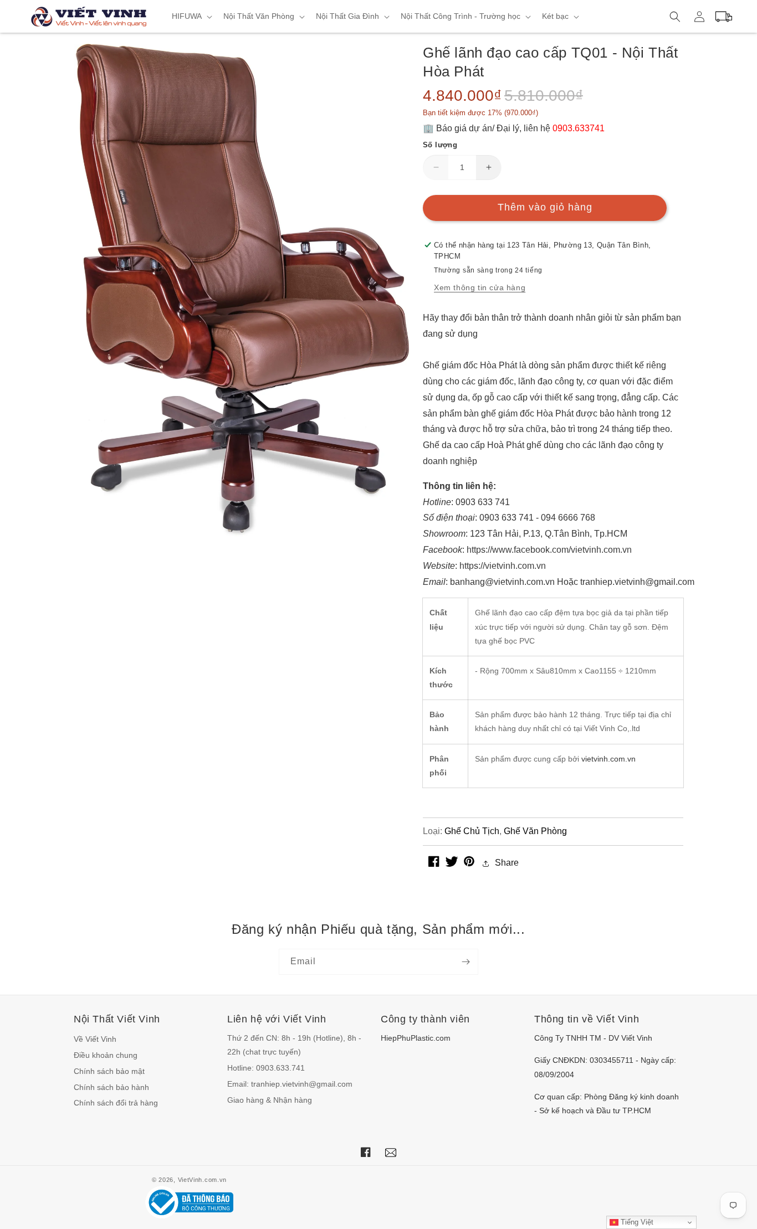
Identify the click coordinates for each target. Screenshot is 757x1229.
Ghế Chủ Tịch (471, 831)
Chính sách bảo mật (109, 1071)
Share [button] (507, 862)
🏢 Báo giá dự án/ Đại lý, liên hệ (514, 128)
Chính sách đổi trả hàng (116, 1102)
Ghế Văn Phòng (535, 831)
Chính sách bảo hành (111, 1087)
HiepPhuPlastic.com (416, 1037)
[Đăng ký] (465, 962)
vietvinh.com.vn (608, 758)
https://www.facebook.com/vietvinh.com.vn (549, 549)
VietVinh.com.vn (202, 1179)
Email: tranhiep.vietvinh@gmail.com (289, 1083)
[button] (191, 16)
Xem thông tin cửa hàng (479, 287)
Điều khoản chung (105, 1055)
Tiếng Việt (635, 1222)
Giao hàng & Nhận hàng (269, 1100)
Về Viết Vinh (95, 1039)
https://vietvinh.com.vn (502, 565)
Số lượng (440, 145)
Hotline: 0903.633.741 (266, 1067)
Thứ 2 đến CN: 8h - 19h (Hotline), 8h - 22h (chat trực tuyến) (294, 1044)
